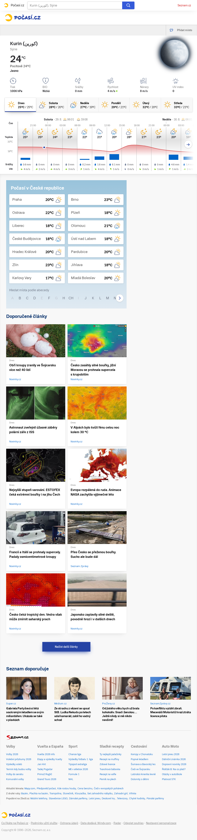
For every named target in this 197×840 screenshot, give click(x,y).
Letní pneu (94, 798)
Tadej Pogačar (45, 769)
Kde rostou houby (66, 788)
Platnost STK (169, 779)
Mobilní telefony (38, 798)
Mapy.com (29, 788)
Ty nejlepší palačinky (110, 754)
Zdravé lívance (107, 764)
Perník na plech (108, 779)
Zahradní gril (121, 793)
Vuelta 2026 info (46, 754)
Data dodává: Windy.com (96, 823)
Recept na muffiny (109, 759)
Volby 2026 (12, 754)
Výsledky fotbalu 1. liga (80, 759)
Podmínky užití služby (44, 823)
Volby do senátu (14, 774)
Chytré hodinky (137, 798)
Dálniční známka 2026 (174, 759)
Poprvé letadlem (139, 759)
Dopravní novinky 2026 (174, 764)
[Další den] (188, 144)
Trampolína (55, 793)
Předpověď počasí (46, 788)
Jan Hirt (41, 764)
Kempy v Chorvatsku (142, 754)
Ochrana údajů (69, 823)
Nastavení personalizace (161, 823)
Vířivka (132, 793)
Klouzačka (80, 793)
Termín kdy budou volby (18, 769)
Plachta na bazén (38, 793)
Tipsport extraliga (77, 764)
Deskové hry (108, 798)
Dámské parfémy (78, 798)
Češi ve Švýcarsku (140, 769)
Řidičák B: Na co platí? (174, 769)
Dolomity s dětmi (140, 779)
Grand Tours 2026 (46, 779)
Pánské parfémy (155, 798)
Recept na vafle (108, 774)
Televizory (122, 798)
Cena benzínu (85, 788)
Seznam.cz (184, 5)
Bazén (24, 793)
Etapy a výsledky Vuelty (49, 759)
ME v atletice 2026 (78, 769)
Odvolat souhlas (134, 823)
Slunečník (68, 793)
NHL (70, 779)
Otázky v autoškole (172, 774)
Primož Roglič (44, 774)
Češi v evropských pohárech (109, 788)
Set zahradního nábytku (100, 793)
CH (70, 298)
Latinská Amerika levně (143, 774)
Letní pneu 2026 (170, 754)
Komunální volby (15, 779)
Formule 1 (73, 774)
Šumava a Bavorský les (143, 764)
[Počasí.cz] (23, 17)
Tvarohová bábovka (110, 769)
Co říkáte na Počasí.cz (14, 823)
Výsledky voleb (14, 764)
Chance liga (74, 754)
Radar (117, 823)
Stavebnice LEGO (58, 798)
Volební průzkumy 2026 (18, 759)
